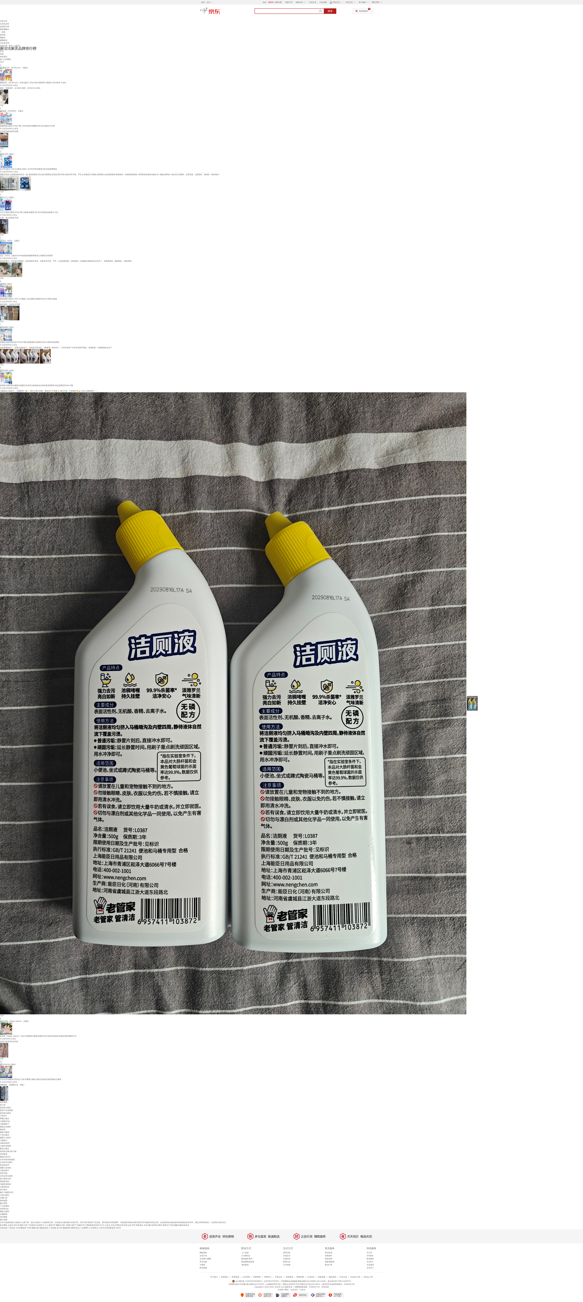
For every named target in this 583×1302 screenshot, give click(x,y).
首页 (11, 46)
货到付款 (286, 1253)
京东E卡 (370, 1262)
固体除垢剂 (4, 1181)
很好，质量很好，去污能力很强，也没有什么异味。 (21, 88)
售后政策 (328, 1253)
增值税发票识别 (92, 1225)
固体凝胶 (3, 1200)
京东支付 (294, 1290)
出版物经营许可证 (273, 1284)
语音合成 (127, 1225)
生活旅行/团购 (205, 1259)
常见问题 (203, 1262)
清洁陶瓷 (3, 1217)
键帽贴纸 (3, 40)
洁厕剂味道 (4, 1187)
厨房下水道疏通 (6, 1110)
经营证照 (325, 1287)
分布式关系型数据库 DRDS (110, 1228)
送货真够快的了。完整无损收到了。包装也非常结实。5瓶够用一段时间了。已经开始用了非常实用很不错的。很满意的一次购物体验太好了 (56, 348)
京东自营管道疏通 (7, 1159)
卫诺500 (3, 1116)
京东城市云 (39, 1225)
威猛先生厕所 (5, 1127)
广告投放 (11, 1228)
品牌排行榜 (4, 27)
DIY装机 (370, 1256)
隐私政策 (332, 1277)
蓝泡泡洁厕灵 (5, 1108)
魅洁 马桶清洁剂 (6, 1192)
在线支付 (286, 1256)
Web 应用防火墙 (20, 1225)
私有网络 (3, 1225)
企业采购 (323, 2)
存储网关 (85, 1228)
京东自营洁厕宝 (6, 1162)
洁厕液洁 (3, 1140)
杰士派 (2, 1105)
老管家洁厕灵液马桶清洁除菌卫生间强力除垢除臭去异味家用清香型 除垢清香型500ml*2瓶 (36, 385)
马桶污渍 (3, 1198)
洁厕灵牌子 (4, 1170)
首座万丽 (3, 1173)
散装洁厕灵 (4, 1149)
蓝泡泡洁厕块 (5, 1113)
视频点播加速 (179, 1225)
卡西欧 (68, 1225)
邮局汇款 (286, 1262)
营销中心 (267, 1277)
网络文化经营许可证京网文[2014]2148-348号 (301, 1284)
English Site (355, 1277)
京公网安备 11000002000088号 (248, 1281)
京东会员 (312, 2)
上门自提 (245, 1253)
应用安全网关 (156, 1225)
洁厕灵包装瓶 (5, 1146)
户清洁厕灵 (4, 1135)
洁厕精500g (5, 1121)
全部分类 (3, 21)
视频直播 (66, 1228)
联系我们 (224, 1277)
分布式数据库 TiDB (23, 1228)
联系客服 (203, 1268)
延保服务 (370, 1259)
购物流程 (203, 1253)
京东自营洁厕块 (6, 1176)
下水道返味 (4, 1206)
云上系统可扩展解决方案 (55, 1225)
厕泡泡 (2, 1129)
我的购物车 (363, 11)
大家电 (202, 1265)
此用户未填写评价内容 (9, 1041)
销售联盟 (300, 1277)
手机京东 (336, 2)
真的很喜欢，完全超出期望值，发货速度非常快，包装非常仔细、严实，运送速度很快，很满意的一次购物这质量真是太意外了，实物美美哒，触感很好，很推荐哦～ (66, 261)
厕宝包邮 (3, 1220)
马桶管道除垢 (5, 1184)
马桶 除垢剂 (5, 1143)
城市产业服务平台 (78, 1225)
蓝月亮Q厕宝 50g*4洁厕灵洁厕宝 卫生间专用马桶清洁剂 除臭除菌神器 (28, 169)
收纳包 (2, 35)
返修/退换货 (329, 1262)
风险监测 (321, 1277)
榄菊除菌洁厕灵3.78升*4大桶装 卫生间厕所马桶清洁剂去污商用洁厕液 (28, 299)
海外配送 (245, 1265)
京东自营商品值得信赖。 (10, 131)
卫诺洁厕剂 (4, 1195)
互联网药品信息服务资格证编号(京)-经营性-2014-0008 (303, 1281)
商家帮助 (257, 1277)
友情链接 (289, 1277)
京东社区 (311, 1277)
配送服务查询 (246, 1259)
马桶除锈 (3, 1214)
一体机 (2, 32)
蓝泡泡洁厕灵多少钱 (8, 1151)
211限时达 (245, 1256)
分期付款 (286, 1259)
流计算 (59, 1228)
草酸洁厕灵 (4, 1118)
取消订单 (328, 1265)
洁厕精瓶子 (4, 1124)
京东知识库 (4, 24)
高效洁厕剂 (4, 1211)
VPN (133, 1225)
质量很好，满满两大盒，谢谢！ (13, 1085)
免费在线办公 (75, 1228)
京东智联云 (93, 1228)
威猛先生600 (5, 1157)
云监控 (10, 1225)
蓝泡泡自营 (4, 1165)
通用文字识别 (168, 1225)
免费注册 (278, 2)
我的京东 (299, 2)
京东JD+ (370, 1268)
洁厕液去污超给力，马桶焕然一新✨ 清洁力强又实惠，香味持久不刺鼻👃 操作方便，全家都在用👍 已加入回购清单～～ (48, 391)
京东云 (302, 1290)
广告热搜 (52, 1228)
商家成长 (139, 1225)
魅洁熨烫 (3, 1203)
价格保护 (328, 1256)
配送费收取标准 (247, 1262)
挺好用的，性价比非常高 (10, 304)
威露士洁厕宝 (5, 1138)
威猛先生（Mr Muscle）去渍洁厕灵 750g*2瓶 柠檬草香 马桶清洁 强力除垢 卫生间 (33, 83)
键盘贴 (2, 37)
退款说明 (328, 1259)
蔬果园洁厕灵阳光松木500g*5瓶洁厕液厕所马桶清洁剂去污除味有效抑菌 (29, 342)
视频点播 (35, 1228)
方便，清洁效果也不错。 (10, 218)
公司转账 (286, 1265)
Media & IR (368, 1277)
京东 (220, 12)
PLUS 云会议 (104, 1225)
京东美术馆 (4, 43)
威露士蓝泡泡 (5, 1168)
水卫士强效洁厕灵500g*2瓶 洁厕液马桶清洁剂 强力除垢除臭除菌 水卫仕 (29, 212)
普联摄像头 (4, 29)
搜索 (330, 11)
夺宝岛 (369, 1253)
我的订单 (289, 2)
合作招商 (246, 1277)
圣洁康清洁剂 (5, 1179)
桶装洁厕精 (4, 1132)
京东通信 (370, 1265)
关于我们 (214, 1277)
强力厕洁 (3, 1190)
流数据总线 (43, 1228)
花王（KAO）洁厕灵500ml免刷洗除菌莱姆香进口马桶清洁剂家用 (26, 256)
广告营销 (31, 1225)
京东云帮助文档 (117, 1225)
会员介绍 (203, 1256)
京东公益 (343, 1277)
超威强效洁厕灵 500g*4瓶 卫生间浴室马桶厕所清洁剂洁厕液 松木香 (27, 126)
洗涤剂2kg (4, 1209)
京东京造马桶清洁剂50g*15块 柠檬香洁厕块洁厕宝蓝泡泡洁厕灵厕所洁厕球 (30, 1079)
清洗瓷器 (3, 1154)
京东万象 (147, 1225)
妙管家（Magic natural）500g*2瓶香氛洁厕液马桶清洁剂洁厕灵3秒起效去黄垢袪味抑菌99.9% (38, 1036)
